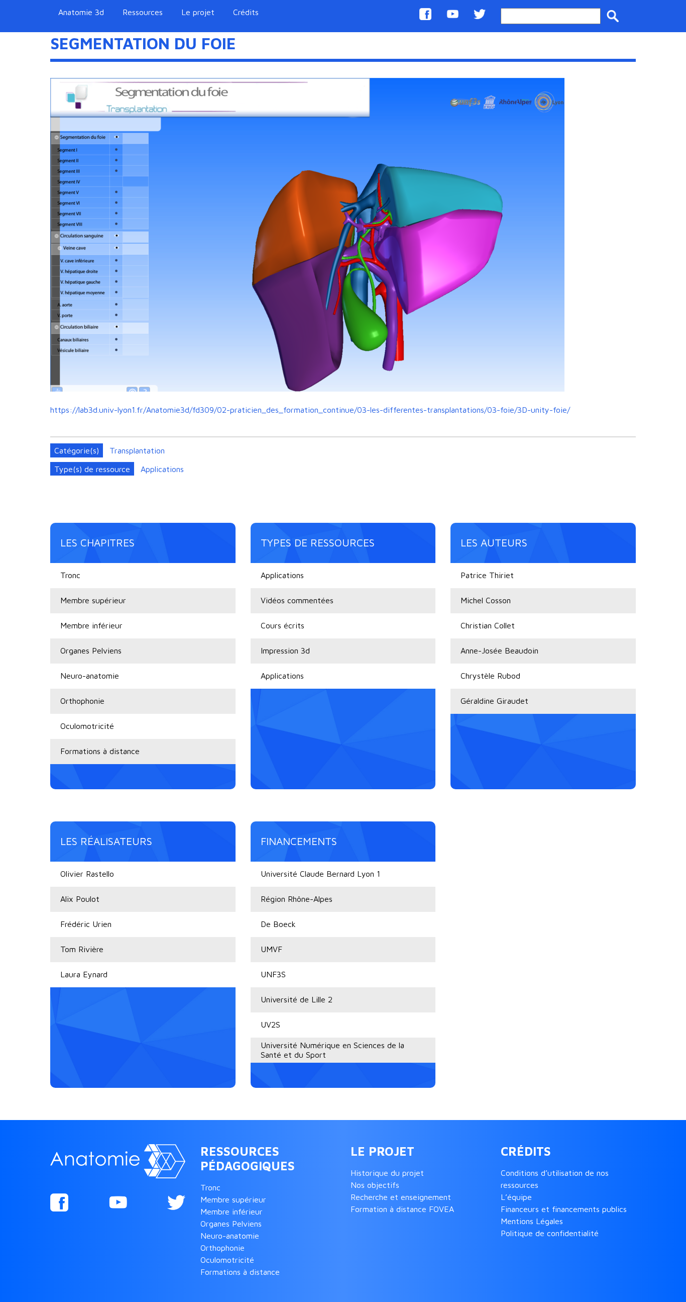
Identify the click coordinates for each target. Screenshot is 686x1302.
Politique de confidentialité (550, 1233)
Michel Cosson (486, 600)
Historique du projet (387, 1172)
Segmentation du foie (143, 43)
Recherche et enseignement (401, 1196)
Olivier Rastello (87, 873)
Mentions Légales (532, 1221)
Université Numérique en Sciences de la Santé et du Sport (332, 1050)
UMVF (271, 949)
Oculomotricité (87, 725)
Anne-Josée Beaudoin (499, 650)
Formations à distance (100, 751)
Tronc (70, 575)
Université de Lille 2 (296, 999)
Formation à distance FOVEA (402, 1209)
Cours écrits (282, 625)
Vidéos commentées (297, 600)
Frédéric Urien (85, 923)
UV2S (270, 1024)
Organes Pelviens (91, 650)
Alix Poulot (79, 898)
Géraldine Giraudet (494, 700)
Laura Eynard (83, 974)
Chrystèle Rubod (490, 675)
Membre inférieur (91, 625)
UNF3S (273, 974)
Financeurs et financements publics (564, 1209)
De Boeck (278, 923)
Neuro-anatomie (89, 675)
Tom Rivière (81, 949)
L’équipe (516, 1196)
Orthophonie (82, 700)
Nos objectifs (375, 1184)
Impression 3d (285, 650)
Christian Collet (488, 625)
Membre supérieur (93, 600)
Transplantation (137, 450)
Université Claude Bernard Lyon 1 (320, 873)
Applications (162, 469)
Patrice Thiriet (487, 575)
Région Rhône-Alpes (296, 898)
